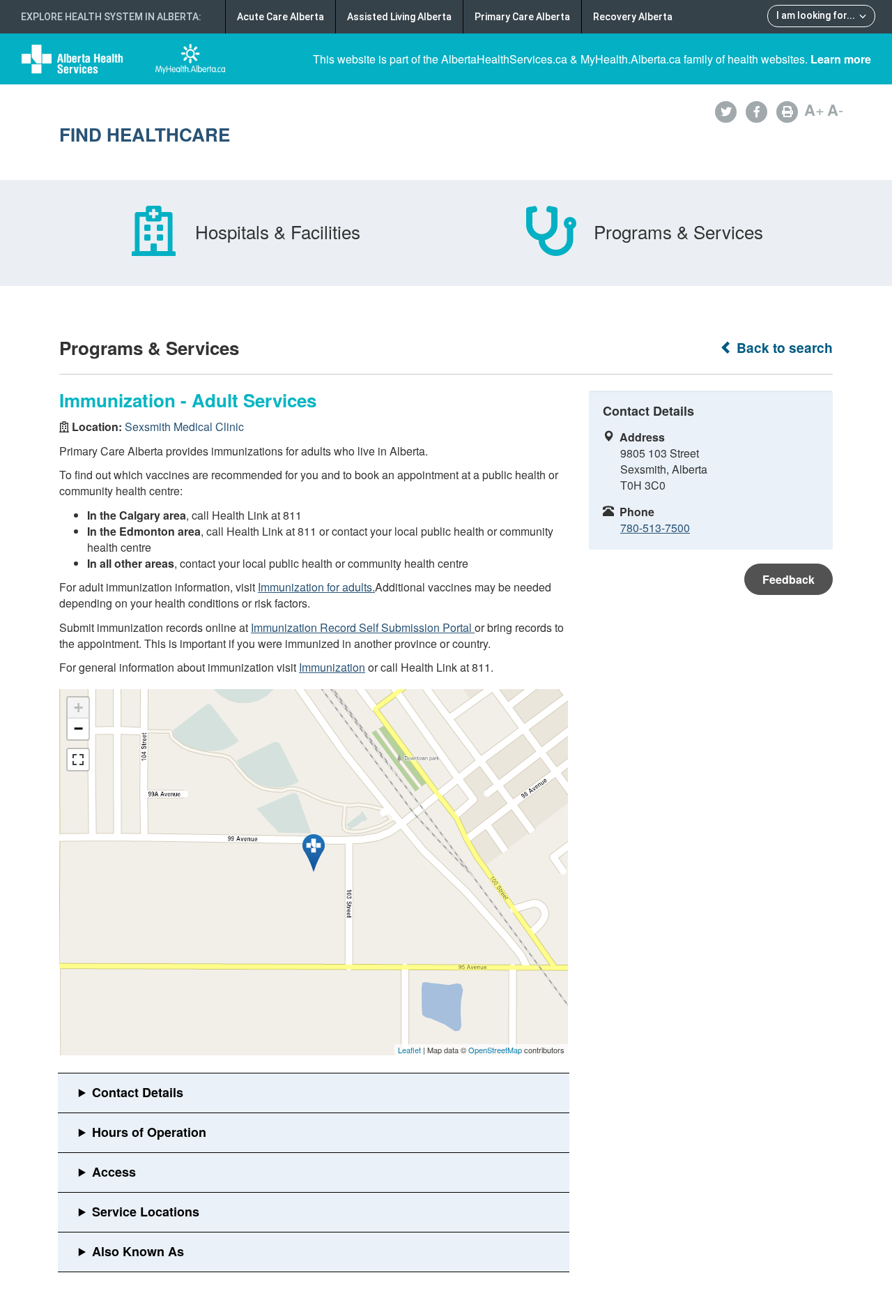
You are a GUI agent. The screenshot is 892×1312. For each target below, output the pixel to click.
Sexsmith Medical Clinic (184, 427)
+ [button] (78, 707)
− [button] (78, 728)
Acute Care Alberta (280, 16)
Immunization (332, 667)
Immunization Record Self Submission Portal (363, 627)
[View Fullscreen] (78, 759)
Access (114, 1172)
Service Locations (145, 1211)
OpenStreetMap (495, 1049)
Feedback (788, 579)
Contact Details (137, 1092)
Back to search (783, 347)
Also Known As (138, 1251)
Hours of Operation (149, 1132)
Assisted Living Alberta (399, 16)
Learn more (840, 59)
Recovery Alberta (632, 16)
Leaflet (409, 1049)
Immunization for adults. (316, 587)
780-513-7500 (655, 528)
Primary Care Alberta (522, 16)
